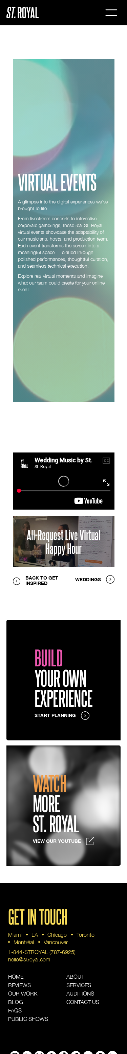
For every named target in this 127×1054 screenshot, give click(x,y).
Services (78, 985)
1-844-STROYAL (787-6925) (42, 952)
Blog (15, 1002)
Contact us (82, 1002)
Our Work (22, 993)
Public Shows (28, 1019)
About (75, 977)
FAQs (15, 1010)
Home (15, 977)
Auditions (80, 993)
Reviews (19, 985)
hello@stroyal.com (29, 959)
